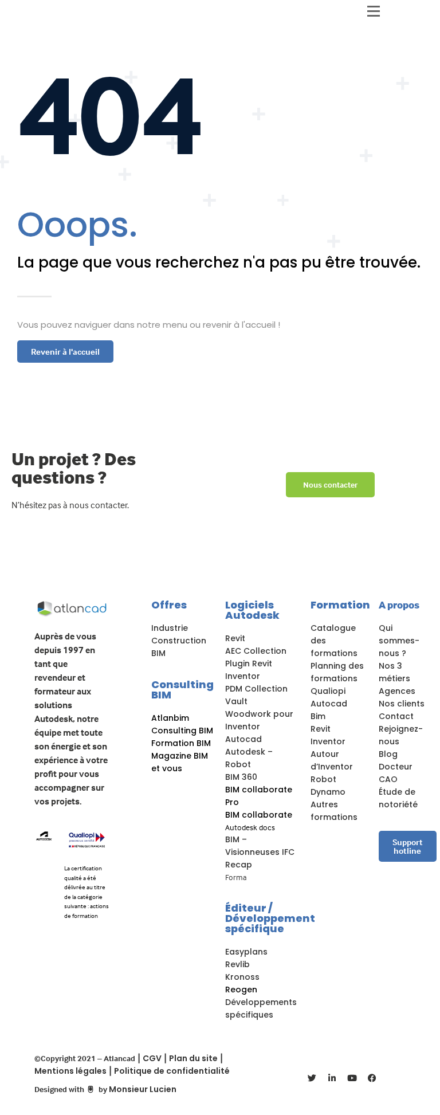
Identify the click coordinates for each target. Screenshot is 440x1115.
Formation (340, 605)
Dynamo (328, 792)
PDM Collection (256, 688)
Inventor (242, 676)
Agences (397, 691)
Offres (169, 605)
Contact (396, 716)
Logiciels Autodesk (252, 610)
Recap (238, 864)
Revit (235, 638)
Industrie (169, 628)
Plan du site (193, 1058)
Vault (236, 701)
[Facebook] (372, 1077)
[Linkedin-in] (332, 1077)
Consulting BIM (182, 689)
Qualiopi (328, 691)
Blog (388, 754)
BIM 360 (241, 777)
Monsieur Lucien (142, 1089)
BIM (158, 653)
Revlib (237, 964)
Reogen (241, 989)
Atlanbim (170, 718)
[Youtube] (352, 1077)
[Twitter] (312, 1077)
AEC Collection (255, 651)
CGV (152, 1058)
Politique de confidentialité (172, 1071)
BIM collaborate (258, 814)
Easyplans (246, 951)
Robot (323, 779)
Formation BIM (181, 743)
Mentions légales (70, 1071)
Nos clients (402, 703)
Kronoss (242, 977)
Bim (318, 716)
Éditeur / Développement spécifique (270, 918)
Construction (178, 640)
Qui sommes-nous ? (399, 640)
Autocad (243, 739)
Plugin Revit (248, 663)
